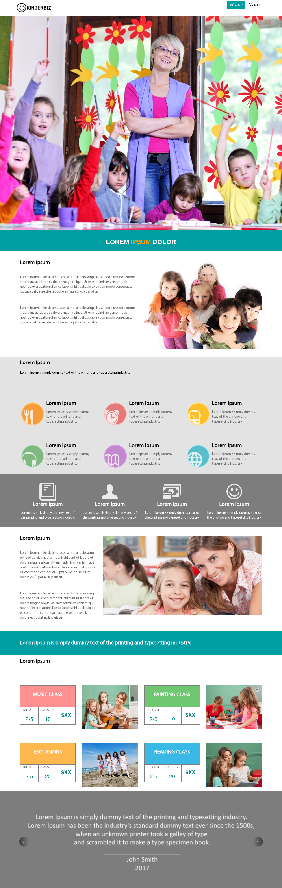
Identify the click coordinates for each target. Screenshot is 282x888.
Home (236, 4)
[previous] (24, 842)
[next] (258, 842)
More (253, 4)
